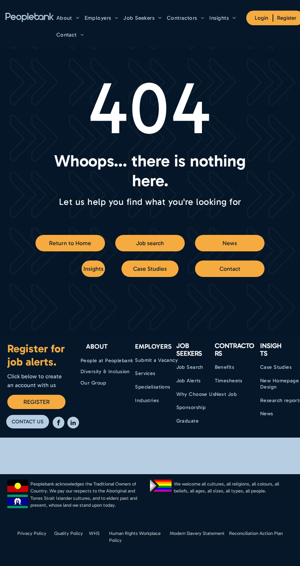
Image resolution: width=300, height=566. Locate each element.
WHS (94, 533)
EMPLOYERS (153, 346)
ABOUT (97, 346)
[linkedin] (73, 423)
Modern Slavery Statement (197, 533)
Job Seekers (189, 350)
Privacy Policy (31, 533)
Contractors (234, 350)
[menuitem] (68, 18)
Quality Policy (68, 533)
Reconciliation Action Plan (256, 533)
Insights (271, 350)
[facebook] (58, 423)
